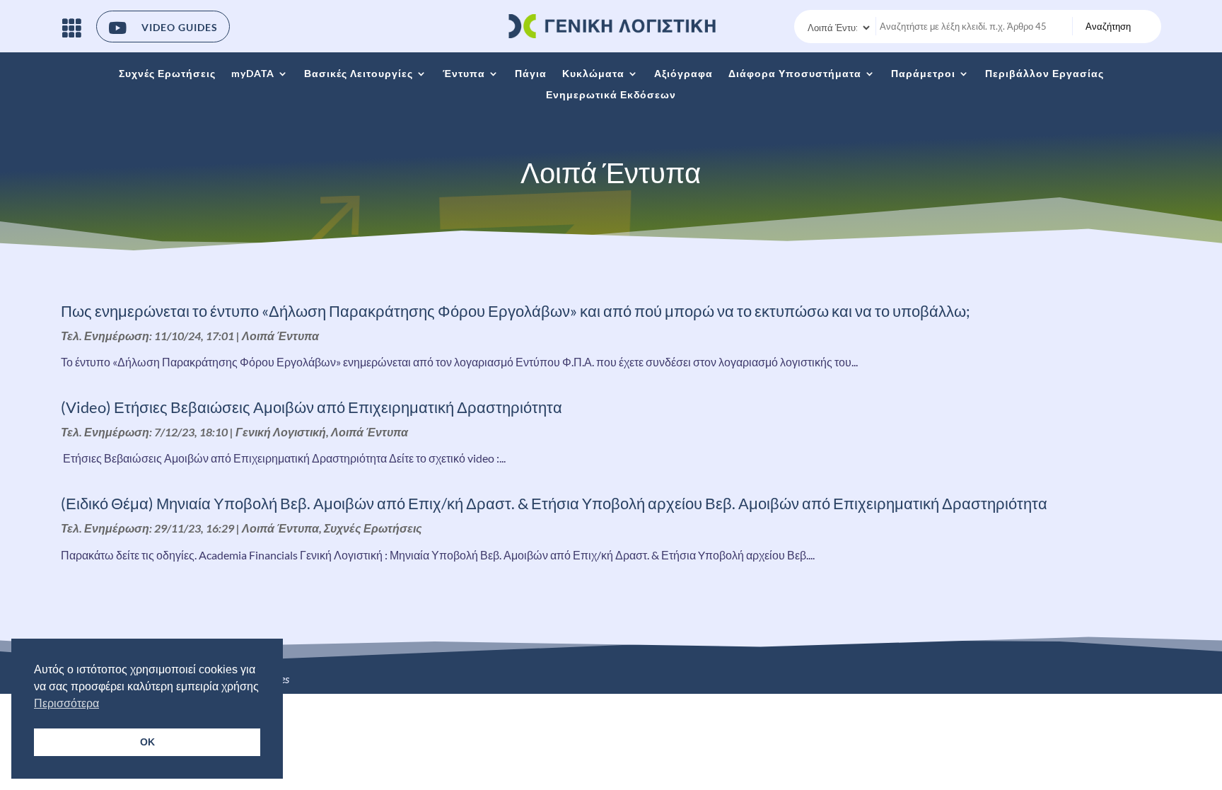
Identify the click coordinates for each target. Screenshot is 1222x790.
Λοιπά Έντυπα (280, 335)
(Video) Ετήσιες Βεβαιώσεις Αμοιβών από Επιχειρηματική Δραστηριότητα (311, 407)
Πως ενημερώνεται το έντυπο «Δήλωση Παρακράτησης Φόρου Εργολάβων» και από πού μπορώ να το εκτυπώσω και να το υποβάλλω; (515, 310)
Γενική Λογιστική (280, 431)
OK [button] (147, 742)
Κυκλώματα (593, 74)
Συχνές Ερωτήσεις (167, 74)
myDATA (252, 74)
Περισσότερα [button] (66, 703)
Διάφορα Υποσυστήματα (794, 74)
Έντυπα (464, 74)
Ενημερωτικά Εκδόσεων (611, 95)
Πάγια (531, 74)
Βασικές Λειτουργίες (358, 74)
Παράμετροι (923, 74)
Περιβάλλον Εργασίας (1044, 74)
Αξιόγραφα (683, 74)
